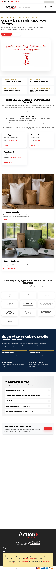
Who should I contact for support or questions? (18, 401)
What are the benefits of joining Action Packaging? (19, 411)
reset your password (29, 558)
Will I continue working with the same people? (18, 406)
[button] (1, 7)
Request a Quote (6, 34)
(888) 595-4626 (46, 561)
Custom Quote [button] (49, 1)
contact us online (10, 563)
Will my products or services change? (16, 390)
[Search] (46, 7)
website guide (24, 561)
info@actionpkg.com (12, 140)
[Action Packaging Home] (28, 536)
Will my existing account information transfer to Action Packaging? (24, 395)
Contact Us (47, 428)
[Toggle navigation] (1, 7)
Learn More (16, 34)
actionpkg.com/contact (15, 157)
